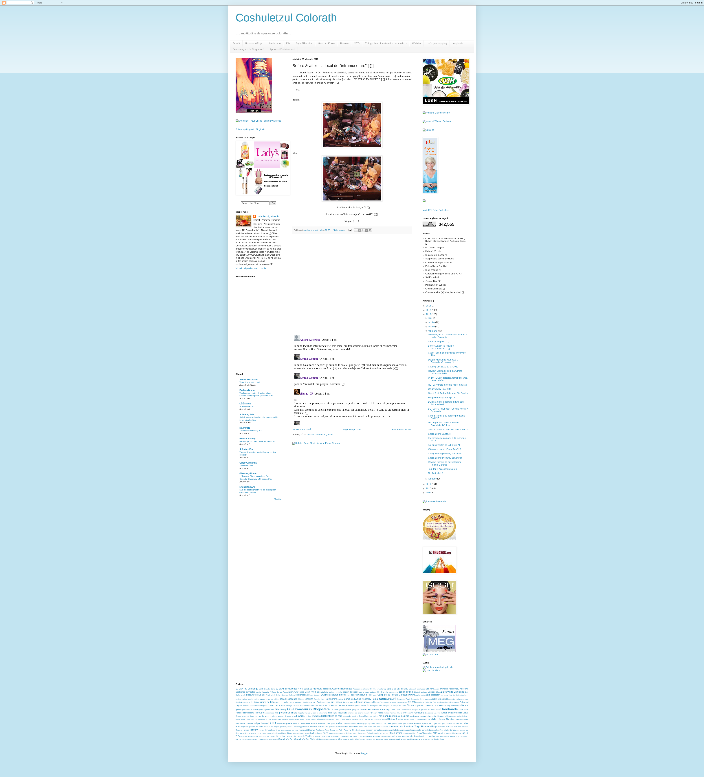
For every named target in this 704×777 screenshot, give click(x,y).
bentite (402, 692)
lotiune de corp (334, 716)
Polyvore (244, 727)
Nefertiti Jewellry (395, 719)
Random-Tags (412, 726)
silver (307, 733)
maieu (375, 716)
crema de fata (267, 702)
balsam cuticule (335, 692)
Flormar (411, 705)
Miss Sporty (266, 719)
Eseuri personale (264, 705)
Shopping (291, 733)
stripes (385, 733)
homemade (269, 713)
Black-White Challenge (452, 692)
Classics (309, 699)
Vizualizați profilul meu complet (251, 268)
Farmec (342, 705)
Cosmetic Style (417, 699)
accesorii (327, 689)
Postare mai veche (401, 429)
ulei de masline (429, 736)
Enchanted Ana (247, 487)
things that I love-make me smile (290, 736)
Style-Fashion (395, 733)
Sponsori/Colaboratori (282, 49)
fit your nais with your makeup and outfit (389, 705)
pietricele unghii (430, 723)
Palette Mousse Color (320, 723)
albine (411, 689)
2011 (429, 484)
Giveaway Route (247, 473)
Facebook (320, 705)
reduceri (457, 727)
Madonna (368, 716)
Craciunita (450, 699)
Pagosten (281, 723)
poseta (252, 727)
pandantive (336, 723)
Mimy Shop (245, 719)
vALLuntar (320, 739)
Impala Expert (310, 713)
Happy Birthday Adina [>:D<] (442, 397)
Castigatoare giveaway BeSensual (445, 458)
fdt (362, 705)
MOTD (338, 719)
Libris (304, 716)
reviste (262, 730)
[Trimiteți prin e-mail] (356, 230)
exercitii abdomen (300, 705)
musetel (355, 719)
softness (318, 733)
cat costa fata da (448, 695)
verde (346, 739)
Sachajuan (360, 730)
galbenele (246, 710)
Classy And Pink (248, 463)
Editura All (464, 702)
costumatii (429, 699)
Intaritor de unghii (355, 713)
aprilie (431, 322)
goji (353, 710)
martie (431, 326)
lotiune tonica (349, 716)
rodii (306, 730)
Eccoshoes (445, 702)
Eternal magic (286, 705)
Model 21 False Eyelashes (436, 210)
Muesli (348, 719)
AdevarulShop (380, 689)
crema (239, 702)
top (312, 736)
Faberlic (311, 705)
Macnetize (244, 428)
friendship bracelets (434, 705)
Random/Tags (429, 726)
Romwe (311, 730)
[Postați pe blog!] (359, 230)
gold (357, 710)
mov (343, 719)
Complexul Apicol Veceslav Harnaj (361, 699)
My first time (376, 719)
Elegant (239, 705)
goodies (391, 710)
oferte (442, 719)
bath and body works (379, 692)
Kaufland (394, 713)
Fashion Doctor (247, 390)
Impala (301, 713)
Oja (448, 719)
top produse (320, 736)
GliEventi (334, 710)
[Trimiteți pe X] (363, 230)
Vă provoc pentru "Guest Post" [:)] (444, 449)
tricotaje (377, 736)
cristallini (305, 702)
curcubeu (326, 702)
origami (258, 723)
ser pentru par (462, 730)
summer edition (409, 733)
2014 (429, 305)
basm (367, 692)
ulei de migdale (442, 736)
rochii (301, 730)
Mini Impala (256, 719)
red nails (449, 727)
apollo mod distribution (245, 692)
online (242, 723)
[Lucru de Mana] (432, 670)
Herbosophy (248, 713)
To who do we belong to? (250, 431)
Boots (310, 695)
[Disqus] (352, 284)
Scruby (453, 730)
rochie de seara (279, 730)
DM (413, 702)
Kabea (380, 713)
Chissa (301, 699)
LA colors (429, 713)
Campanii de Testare (387, 695)
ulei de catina (416, 736)
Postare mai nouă (302, 429)
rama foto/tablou (350, 727)
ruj (350, 730)
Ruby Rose (343, 730)
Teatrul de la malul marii (249, 382)
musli (361, 719)
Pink (439, 723)
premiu (283, 727)
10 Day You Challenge (247, 688)
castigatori (435, 695)
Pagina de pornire (352, 429)
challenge (292, 699)
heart (466, 710)
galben (238, 710)
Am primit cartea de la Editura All (444, 445)
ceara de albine (272, 699)
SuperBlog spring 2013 (427, 733)
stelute (363, 733)
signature (300, 733)
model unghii (277, 719)
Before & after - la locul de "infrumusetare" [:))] (441, 347)
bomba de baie (288, 695)
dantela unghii (349, 702)
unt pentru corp (265, 739)
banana (361, 692)
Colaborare (331, 699)
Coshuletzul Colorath (286, 18)
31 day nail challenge (286, 688)
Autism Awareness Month (298, 692)
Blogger (364, 753)
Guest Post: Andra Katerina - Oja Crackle (448, 393)
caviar (262, 699)
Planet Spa (454, 723)
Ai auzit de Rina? (246, 406)
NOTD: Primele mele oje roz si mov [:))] (447, 385)
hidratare (259, 712)
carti (428, 695)
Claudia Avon (319, 699)
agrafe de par (393, 688)
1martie (267, 689)
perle (389, 723)
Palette (307, 723)
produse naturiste (309, 727)
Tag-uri (464, 733)
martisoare (414, 716)
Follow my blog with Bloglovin (250, 129)
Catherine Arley (462, 695)
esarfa (254, 705)
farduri (327, 705)
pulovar (332, 727)
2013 (429, 310)
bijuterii (409, 692)
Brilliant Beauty (247, 438)
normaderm (426, 719)
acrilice (370, 689)
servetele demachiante (277, 733)
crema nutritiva (295, 702)
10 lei (261, 689)
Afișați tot (277, 499)
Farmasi (334, 705)
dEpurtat (382, 702)
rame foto (363, 727)
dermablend (391, 702)
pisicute (445, 723)
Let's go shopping (436, 43)
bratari (335, 695)
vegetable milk (331, 739)
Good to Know (326, 43)
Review (344, 43)
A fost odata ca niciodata (310, 688)
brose (342, 695)
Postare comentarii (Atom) (320, 434)
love (357, 716)
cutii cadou (336, 702)
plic (461, 723)
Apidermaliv (454, 689)
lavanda (265, 716)
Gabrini (464, 705)
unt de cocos (241, 739)
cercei (283, 698)
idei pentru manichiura (286, 712)
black (438, 692)
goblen (348, 710)
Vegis (341, 739)
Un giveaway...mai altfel (440, 389)
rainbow (339, 727)
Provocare (323, 726)
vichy (352, 739)
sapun (384, 730)
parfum (372, 723)
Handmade (274, 43)
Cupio (319, 702)
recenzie (441, 727)
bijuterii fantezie (420, 692)
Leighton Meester (277, 716)
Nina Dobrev (415, 719)
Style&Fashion (304, 43)
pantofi (359, 723)
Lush (361, 716)
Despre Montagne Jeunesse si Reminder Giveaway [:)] (443, 361)
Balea (319, 692)
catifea (238, 699)
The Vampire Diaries (266, 736)
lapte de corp (256, 716)
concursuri (387, 698)
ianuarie (432, 478)
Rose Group (330, 730)
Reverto (239, 730)
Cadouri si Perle (365, 695)
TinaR (308, 736)
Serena (239, 733)
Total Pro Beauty (333, 736)
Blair (466, 692)
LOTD (324, 716)
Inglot (335, 713)
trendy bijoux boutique (362, 736)
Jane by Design (370, 713)
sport (331, 733)
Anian (436, 689)
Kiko (400, 713)
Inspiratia (457, 43)
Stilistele (370, 733)
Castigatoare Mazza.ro (439, 434)
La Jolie (437, 713)
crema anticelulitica (251, 702)
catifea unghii (247, 699)
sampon (369, 730)
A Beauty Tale (246, 414)
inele (330, 713)
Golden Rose (366, 709)
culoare (312, 702)
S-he (354, 730)
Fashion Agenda (353, 705)
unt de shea (252, 739)
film (364, 705)
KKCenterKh (408, 713)
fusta (458, 705)
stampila (356, 733)
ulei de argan (404, 736)
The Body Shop (251, 736)
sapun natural (404, 730)
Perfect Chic (381, 723)
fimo (369, 705)
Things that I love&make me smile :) (386, 43)
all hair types (419, 689)
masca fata (425, 716)
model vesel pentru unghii (305, 719)
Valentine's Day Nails (304, 739)
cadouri (354, 695)
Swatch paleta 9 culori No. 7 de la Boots (448, 429)
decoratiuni (361, 702)
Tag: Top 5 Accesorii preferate (442, 469)
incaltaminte (322, 713)
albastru (404, 689)
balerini (325, 692)
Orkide (265, 723)
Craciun (442, 699)
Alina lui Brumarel (248, 379)
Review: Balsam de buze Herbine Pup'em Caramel (444, 463)
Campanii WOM (407, 695)
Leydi (299, 716)
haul (461, 709)
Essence (276, 705)
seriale (245, 733)
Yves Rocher (428, 739)
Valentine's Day (286, 739)
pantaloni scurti (349, 723)
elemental (247, 705)
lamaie (247, 716)
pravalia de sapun (271, 727)
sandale (377, 730)
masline (433, 716)
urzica (275, 739)
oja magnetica (456, 719)
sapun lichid (392, 730)
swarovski (450, 733)
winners (401, 739)
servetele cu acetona (258, 733)
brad (329, 695)
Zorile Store (439, 739)
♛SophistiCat (246, 449)
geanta (261, 710)
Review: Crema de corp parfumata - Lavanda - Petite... (445, 372)
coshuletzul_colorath (267, 216)
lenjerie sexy (290, 716)
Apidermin (464, 689)
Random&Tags (253, 43)
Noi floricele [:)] (435, 473)
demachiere (372, 702)
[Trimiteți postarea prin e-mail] (350, 230)
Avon (313, 692)
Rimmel (268, 730)
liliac (309, 716)
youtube (418, 739)
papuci (366, 723)
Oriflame (249, 723)
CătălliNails (245, 403)
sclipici (446, 730)
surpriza (441, 733)
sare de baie (427, 730)
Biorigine (431, 692)
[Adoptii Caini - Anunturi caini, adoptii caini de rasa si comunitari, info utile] (438, 667)
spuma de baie (345, 733)
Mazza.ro (441, 716)
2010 (429, 488)
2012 (429, 314)
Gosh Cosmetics (403, 710)
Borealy (317, 695)
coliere (340, 699)
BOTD (324, 695)
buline (348, 695)
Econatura (454, 702)
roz (337, 730)
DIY (288, 43)
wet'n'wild (388, 739)
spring (336, 733)
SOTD (325, 733)
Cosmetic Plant (403, 699)
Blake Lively (241, 695)
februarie (433, 331)
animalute (444, 689)
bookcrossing (302, 695)
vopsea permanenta (374, 739)
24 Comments (339, 230)
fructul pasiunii (449, 705)
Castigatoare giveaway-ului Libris (444, 453)
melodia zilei (459, 716)
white (394, 739)
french (422, 705)
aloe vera (430, 689)
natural (385, 719)
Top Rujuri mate (246, 465)
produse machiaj (294, 727)
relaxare (465, 727)
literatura (316, 716)
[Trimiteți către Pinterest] (370, 230)
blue (259, 695)
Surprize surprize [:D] (438, 341)
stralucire (378, 733)
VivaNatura (360, 739)
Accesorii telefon (360, 689)
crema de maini (281, 702)
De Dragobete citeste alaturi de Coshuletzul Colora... (443, 423)
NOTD (436, 718)
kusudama (419, 712)
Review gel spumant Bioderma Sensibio (256, 441)
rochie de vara (292, 730)
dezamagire (402, 702)
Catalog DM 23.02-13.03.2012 (443, 366)
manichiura (385, 715)
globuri (342, 710)
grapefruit (425, 710)
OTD (357, 43)
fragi (417, 705)
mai (430, 318)
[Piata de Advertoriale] (434, 501)
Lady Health (456, 713)
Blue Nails (266, 695)
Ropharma (320, 730)
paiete (289, 723)
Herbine (239, 713)
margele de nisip (400, 716)
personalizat (397, 723)
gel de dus (269, 710)
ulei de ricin (454, 736)
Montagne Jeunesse (326, 719)
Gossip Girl (415, 710)
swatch (457, 733)
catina (256, 699)
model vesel (288, 719)
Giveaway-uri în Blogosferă (248, 49)
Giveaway (280, 709)
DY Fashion (435, 702)
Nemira (407, 719)
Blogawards (251, 695)
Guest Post (435, 710)
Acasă (236, 43)
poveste (259, 727)
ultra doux (464, 736)
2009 (429, 492)
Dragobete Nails (422, 702)
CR (435, 699)
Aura (285, 692)
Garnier (254, 710)
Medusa (450, 716)
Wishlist (416, 43)
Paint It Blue (298, 723)
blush (273, 695)
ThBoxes (240, 736)
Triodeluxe (385, 736)
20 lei (273, 689)
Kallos (386, 713)
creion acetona (462, 699)
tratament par (346, 736)
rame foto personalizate (378, 727)
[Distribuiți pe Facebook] (366, 230)
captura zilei (420, 695)
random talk (396, 726)
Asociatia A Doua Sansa (272, 692)
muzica (367, 719)
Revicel (246, 730)
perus (405, 723)
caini (375, 695)
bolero (279, 695)
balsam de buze (350, 692)
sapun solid (416, 730)
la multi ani (445, 713)
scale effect (438, 730)
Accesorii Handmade (341, 688)
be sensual (393, 692)
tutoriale (393, 736)
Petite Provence (415, 723)
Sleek (311, 733)
